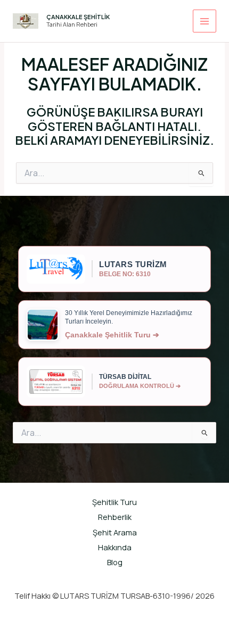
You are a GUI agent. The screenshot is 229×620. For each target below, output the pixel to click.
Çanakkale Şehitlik (78, 16)
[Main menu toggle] (204, 21)
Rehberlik (115, 516)
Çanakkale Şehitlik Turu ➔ (112, 334)
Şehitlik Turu (114, 502)
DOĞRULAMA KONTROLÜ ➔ (140, 386)
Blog (114, 562)
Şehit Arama (115, 532)
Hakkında (115, 547)
